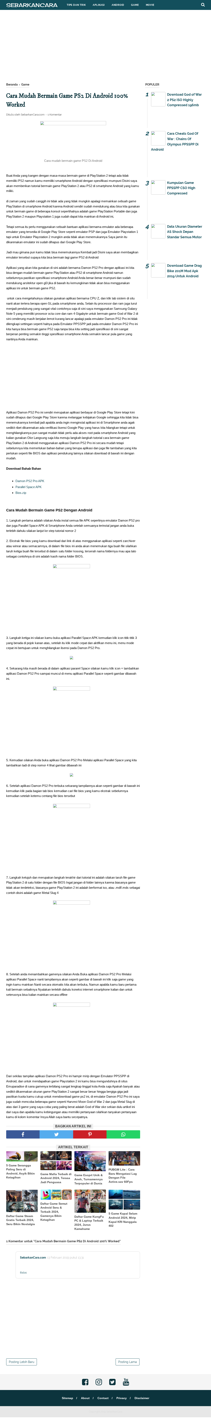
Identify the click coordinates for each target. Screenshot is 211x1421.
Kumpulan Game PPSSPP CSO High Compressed (181, 188)
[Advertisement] (105, 47)
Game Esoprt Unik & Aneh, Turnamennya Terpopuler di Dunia (88, 1179)
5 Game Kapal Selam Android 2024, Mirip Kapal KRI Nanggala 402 (123, 1219)
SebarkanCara (31, 5)
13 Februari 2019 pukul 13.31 (65, 1257)
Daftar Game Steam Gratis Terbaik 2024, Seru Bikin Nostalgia (20, 1220)
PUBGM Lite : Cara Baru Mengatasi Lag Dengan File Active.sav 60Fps (123, 1175)
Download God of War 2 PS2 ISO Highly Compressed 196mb (184, 100)
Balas (23, 1272)
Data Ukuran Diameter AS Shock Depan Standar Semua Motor (184, 232)
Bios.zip (20, 492)
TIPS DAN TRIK (76, 5)
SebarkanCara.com (33, 1257)
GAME (135, 5)
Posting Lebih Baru (21, 1362)
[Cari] (203, 4)
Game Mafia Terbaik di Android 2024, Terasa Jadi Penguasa (56, 1178)
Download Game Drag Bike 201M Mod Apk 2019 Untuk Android (184, 271)
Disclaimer (142, 1398)
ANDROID (118, 5)
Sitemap (67, 1398)
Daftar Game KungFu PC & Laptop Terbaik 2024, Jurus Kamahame (89, 1222)
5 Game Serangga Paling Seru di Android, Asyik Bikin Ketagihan (20, 1171)
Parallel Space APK (28, 487)
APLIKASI (98, 5)
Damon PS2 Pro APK (29, 481)
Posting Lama (127, 1362)
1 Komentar (55, 114)
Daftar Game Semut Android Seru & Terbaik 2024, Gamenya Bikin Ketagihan (53, 1211)
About (85, 1398)
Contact (103, 1398)
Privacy (121, 1398)
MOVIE (150, 5)
